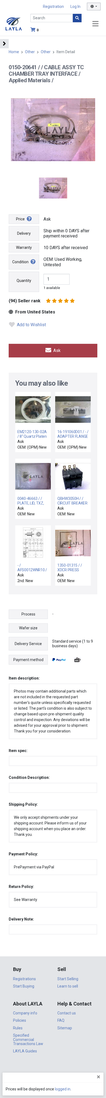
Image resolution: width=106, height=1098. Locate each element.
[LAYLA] (13, 23)
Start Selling (67, 979)
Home (14, 52)
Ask (56, 350)
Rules (18, 1028)
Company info (25, 1013)
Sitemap (64, 1028)
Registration (53, 6)
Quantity (24, 280)
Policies (19, 1020)
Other (30, 52)
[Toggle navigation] (95, 24)
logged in (62, 1089)
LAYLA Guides (25, 1051)
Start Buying (23, 986)
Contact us (66, 1013)
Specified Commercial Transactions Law (28, 1039)
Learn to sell (67, 986)
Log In (75, 6)
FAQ (60, 1020)
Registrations (24, 979)
